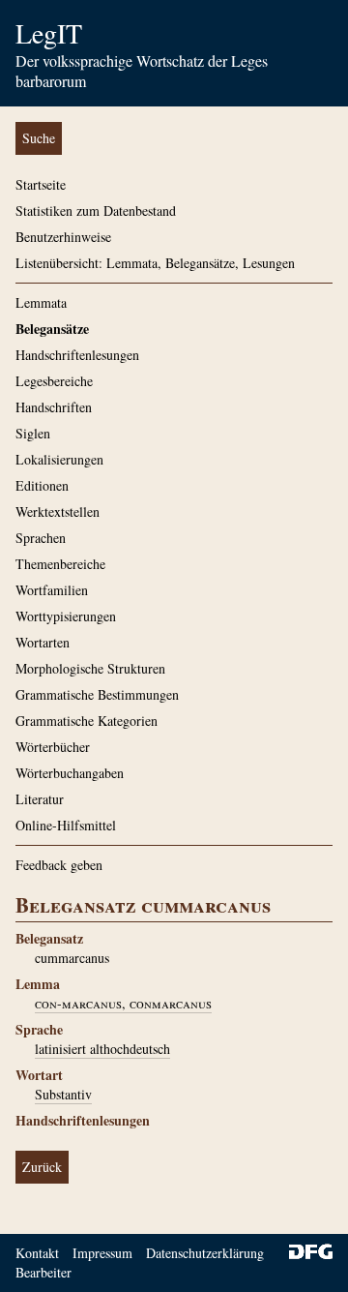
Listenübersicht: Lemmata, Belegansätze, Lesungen (155, 263)
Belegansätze (52, 328)
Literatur (39, 799)
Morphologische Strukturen (90, 668)
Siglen (32, 433)
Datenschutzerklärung (205, 1253)
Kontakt (37, 1253)
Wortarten (42, 642)
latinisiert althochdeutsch (102, 1048)
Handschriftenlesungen (77, 355)
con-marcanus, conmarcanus (123, 1003)
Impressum (102, 1253)
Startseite (40, 184)
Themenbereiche (60, 564)
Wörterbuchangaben (69, 773)
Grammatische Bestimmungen (97, 694)
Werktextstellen (57, 511)
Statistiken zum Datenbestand (95, 210)
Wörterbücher (52, 746)
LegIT (48, 33)
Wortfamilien (51, 590)
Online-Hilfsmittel (65, 825)
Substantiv (63, 1094)
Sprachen (40, 537)
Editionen (42, 485)
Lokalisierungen (59, 459)
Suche (38, 138)
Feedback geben (58, 865)
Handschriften (53, 407)
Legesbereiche (54, 381)
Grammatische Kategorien (86, 720)
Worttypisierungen (65, 616)
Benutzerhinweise (63, 236)
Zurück (42, 1166)
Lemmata (41, 302)
